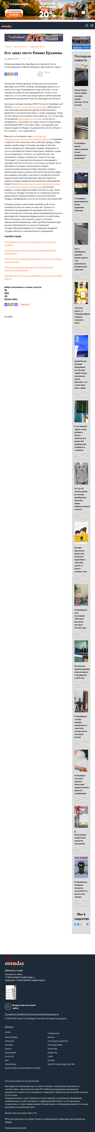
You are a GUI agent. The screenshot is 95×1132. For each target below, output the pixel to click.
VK (5, 290)
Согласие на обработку (16, 1014)
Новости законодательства (61, 1064)
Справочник (53, 1033)
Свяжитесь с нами (14, 970)
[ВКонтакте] (5, 74)
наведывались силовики (30, 119)
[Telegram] (12, 74)
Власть (8, 1049)
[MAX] (16, 74)
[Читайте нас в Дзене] (84, 924)
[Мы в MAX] (87, 924)
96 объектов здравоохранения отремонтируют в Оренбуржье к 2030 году (82, 672)
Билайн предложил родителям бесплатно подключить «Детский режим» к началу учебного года (80, 559)
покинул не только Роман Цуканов (29, 107)
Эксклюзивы (11, 1037)
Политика (52, 1049)
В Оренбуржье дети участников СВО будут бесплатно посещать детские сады (80, 618)
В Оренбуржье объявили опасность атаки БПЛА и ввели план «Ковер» (81, 889)
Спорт (50, 1056)
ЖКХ (7, 1060)
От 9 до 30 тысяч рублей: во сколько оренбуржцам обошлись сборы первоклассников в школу (82, 499)
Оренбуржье (10, 1064)
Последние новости (82, 58)
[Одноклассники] (9, 74)
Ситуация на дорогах (58, 1041)
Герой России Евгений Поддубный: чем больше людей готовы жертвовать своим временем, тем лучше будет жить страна (80, 374)
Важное (51, 1037)
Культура (9, 1056)
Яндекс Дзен (10, 299)
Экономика (10, 1052)
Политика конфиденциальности (43, 1014)
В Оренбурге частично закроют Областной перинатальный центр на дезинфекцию (81, 784)
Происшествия (55, 1045)
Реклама (9, 1045)
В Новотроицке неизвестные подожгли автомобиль (80, 837)
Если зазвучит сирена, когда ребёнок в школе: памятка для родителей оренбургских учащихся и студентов (80, 438)
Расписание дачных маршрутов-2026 (22, 1068)
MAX (6, 293)
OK (5, 296)
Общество (52, 1052)
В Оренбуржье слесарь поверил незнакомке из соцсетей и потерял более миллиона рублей (80, 726)
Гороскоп (9, 1041)
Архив (8, 1032)
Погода (51, 1060)
